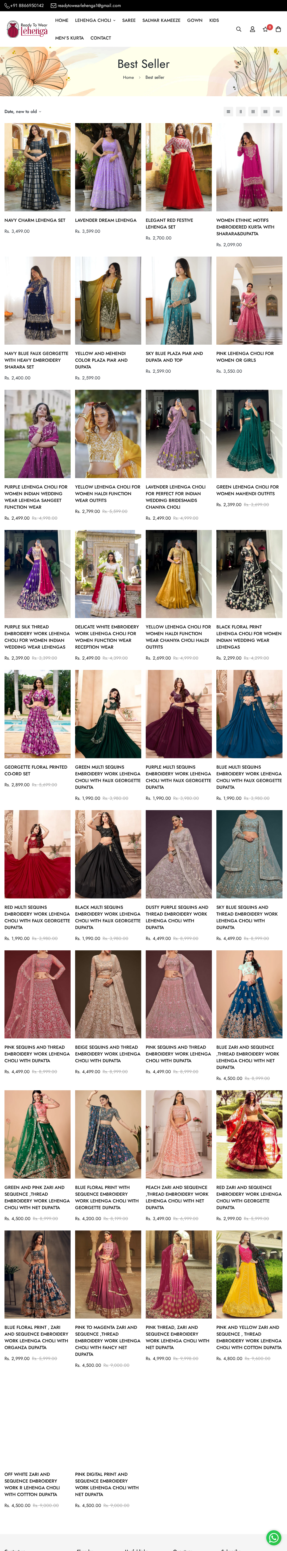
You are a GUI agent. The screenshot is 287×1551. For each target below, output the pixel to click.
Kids (214, 20)
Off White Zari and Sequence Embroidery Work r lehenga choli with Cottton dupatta (32, 1484)
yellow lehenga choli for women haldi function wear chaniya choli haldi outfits (178, 637)
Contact (101, 38)
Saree (129, 20)
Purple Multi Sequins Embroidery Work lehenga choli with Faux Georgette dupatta (178, 777)
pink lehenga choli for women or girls (245, 356)
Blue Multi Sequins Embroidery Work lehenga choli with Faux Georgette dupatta (249, 777)
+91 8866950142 (27, 5)
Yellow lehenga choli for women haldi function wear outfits (107, 494)
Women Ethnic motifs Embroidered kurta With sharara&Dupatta (245, 227)
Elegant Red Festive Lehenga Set (169, 223)
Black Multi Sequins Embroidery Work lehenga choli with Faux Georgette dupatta (108, 917)
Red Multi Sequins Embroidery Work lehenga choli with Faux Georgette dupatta (37, 917)
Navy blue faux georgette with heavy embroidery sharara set (36, 360)
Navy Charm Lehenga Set (34, 220)
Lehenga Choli (93, 20)
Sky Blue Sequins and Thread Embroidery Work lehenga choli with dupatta (247, 917)
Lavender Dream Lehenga (105, 220)
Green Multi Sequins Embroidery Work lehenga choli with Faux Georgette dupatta (108, 777)
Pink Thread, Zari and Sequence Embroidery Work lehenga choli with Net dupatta (177, 1337)
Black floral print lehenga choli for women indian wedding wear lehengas (249, 637)
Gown (195, 20)
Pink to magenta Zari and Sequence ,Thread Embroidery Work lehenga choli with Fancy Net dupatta (107, 1341)
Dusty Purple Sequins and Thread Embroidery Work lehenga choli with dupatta (177, 917)
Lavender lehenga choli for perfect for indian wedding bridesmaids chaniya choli (175, 497)
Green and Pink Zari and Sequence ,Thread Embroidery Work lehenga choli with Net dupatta (37, 1197)
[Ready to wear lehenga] (27, 29)
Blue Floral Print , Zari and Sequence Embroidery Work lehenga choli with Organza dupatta (36, 1337)
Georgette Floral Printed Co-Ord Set (35, 770)
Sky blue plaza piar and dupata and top (174, 356)
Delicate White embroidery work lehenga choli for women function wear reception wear (107, 637)
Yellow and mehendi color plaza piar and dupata (101, 360)
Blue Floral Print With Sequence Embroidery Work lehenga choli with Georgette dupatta (107, 1197)
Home (61, 20)
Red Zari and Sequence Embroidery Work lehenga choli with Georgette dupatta (249, 1197)
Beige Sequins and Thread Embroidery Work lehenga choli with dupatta (107, 1054)
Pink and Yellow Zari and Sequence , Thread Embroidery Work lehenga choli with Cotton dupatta (249, 1337)
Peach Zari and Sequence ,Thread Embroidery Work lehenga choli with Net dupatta (177, 1197)
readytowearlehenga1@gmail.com (89, 5)
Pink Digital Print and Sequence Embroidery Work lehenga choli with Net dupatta (107, 1484)
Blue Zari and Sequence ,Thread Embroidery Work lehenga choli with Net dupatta (247, 1057)
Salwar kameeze (161, 20)
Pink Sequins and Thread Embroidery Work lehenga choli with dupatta (37, 1054)
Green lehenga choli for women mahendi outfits (247, 490)
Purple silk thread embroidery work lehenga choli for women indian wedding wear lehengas (37, 637)
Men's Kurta (69, 38)
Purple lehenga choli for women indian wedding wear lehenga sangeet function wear (36, 497)
